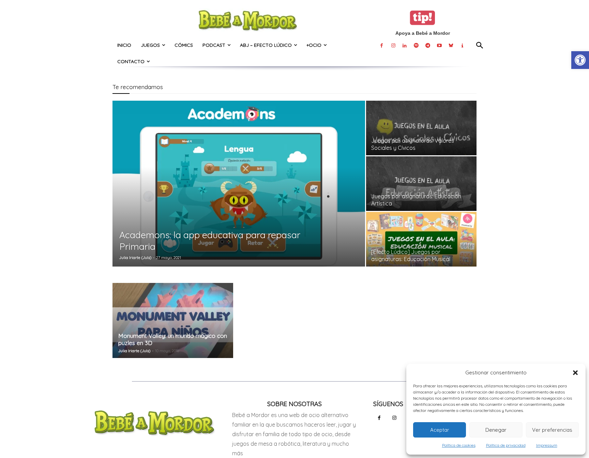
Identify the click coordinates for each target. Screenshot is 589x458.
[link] (580, 60)
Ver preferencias (552, 430)
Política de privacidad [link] (506, 445)
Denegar (496, 430)
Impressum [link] (546, 445)
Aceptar (439, 430)
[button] (575, 372)
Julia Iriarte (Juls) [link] (135, 257)
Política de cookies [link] (458, 445)
